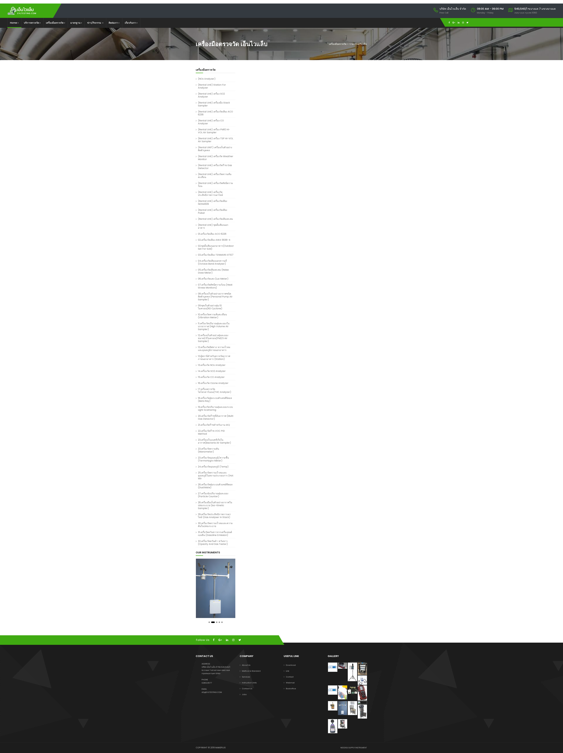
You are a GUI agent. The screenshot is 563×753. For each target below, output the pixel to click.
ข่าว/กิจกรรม (94, 22)
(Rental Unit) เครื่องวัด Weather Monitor (215, 158)
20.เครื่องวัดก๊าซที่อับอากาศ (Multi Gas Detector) (215, 417)
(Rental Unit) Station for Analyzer (212, 86)
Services (246, 676)
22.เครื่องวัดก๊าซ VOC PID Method (211, 432)
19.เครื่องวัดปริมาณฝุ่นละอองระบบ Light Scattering (215, 408)
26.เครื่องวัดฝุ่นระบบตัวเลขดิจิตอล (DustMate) (215, 486)
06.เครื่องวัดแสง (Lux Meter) (213, 278)
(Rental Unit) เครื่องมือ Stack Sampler (214, 104)
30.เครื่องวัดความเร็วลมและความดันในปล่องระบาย (215, 525)
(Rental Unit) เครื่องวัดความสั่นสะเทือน (214, 176)
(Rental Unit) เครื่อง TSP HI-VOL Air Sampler (215, 140)
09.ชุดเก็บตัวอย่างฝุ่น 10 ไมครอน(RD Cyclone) (210, 307)
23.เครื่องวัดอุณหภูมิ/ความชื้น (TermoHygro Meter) (213, 459)
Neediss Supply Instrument (353, 747)
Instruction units (249, 682)
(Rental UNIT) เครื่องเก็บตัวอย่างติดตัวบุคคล (215, 149)
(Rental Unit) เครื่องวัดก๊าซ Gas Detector (215, 167)
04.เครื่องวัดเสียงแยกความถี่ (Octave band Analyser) (212, 262)
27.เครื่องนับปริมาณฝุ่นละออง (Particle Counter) (213, 495)
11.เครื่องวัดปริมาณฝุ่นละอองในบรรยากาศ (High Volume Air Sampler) (213, 326)
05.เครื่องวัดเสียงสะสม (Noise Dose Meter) (213, 271)
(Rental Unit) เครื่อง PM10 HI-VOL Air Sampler (214, 131)
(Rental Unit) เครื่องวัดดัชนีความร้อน (215, 184)
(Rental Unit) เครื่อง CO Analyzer (211, 122)
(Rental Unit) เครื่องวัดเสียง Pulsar (212, 211)
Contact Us (247, 688)
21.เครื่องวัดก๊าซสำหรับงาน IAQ (214, 425)
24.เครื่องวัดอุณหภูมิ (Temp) (213, 466)
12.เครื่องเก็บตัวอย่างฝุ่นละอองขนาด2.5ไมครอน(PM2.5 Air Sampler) (213, 338)
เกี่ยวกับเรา (130, 22)
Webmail (290, 682)
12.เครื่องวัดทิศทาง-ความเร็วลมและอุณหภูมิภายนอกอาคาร (214, 348)
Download (291, 665)
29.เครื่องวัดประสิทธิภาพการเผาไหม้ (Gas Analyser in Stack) (214, 516)
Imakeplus (220, 747)
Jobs (244, 694)
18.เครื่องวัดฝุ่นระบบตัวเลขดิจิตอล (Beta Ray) (215, 399)
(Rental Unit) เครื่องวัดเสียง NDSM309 (212, 202)
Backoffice (291, 688)
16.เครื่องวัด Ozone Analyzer (213, 383)
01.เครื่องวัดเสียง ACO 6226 (212, 234)
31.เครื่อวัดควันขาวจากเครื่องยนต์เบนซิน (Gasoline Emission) (215, 533)
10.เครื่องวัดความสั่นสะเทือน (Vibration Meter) (212, 316)
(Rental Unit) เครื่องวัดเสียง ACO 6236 (215, 113)
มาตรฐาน (75, 22)
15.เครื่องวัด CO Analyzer (211, 377)
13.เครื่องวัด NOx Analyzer (211, 365)
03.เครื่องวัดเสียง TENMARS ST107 (215, 255)
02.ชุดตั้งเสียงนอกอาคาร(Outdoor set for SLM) (216, 247)
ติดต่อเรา (113, 22)
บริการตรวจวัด (31, 22)
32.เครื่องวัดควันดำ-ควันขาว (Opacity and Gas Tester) (213, 542)
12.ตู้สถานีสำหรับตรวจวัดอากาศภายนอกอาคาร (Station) (214, 357)
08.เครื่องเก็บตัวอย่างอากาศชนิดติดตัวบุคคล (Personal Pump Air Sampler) (215, 296)
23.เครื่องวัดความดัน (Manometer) (208, 450)
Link (287, 671)
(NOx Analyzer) (207, 78)
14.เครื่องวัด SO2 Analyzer (212, 371)
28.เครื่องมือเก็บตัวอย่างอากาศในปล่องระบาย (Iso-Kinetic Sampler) (215, 505)
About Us (246, 665)
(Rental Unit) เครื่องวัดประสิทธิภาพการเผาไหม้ (210, 193)
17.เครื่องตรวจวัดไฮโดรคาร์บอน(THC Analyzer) (214, 390)
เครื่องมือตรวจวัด (54, 22)
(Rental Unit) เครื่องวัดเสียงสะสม (215, 219)
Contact (290, 676)
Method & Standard (251, 671)
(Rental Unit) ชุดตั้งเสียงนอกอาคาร (213, 226)
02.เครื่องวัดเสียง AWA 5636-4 (214, 240)
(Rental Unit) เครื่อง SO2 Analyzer (211, 95)
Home (13, 22)
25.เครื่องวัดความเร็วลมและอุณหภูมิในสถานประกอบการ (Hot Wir (215, 475)
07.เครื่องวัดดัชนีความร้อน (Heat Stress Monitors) (215, 286)
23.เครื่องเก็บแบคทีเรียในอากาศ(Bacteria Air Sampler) (214, 441)
